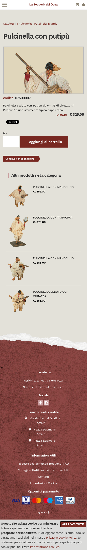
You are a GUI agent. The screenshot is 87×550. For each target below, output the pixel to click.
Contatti (43, 476)
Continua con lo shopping (19, 158)
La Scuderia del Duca (43, 4)
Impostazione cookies (44, 547)
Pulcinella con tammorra (52, 217)
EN (45, 512)
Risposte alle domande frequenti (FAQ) (44, 463)
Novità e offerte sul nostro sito (43, 387)
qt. (5, 132)
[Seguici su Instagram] (46, 404)
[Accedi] (83, 4)
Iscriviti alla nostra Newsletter (43, 380)
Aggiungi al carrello (45, 142)
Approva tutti (73, 524)
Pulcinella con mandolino (53, 187)
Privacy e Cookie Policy (61, 537)
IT (50, 512)
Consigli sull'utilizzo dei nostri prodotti (43, 470)
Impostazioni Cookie (43, 483)
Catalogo (9, 23)
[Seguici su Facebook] (40, 404)
